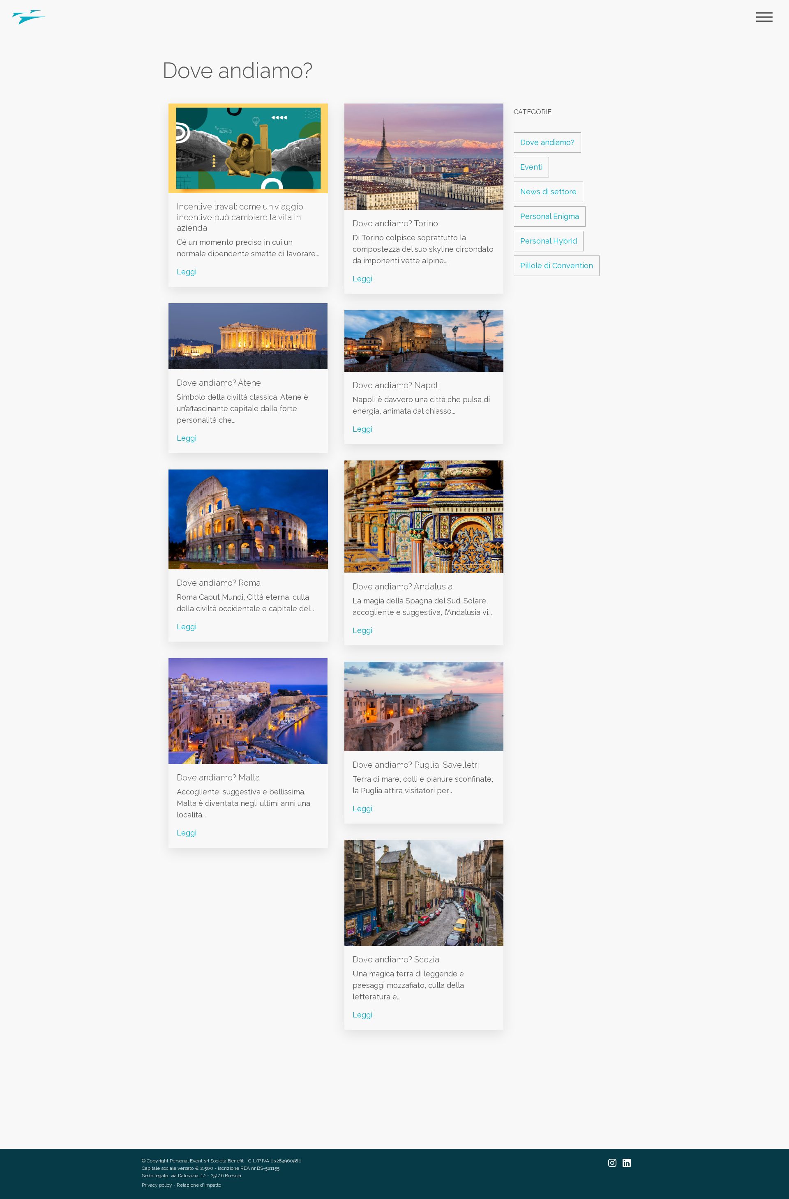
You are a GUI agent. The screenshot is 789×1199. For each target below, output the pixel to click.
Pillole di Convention (556, 265)
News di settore (548, 191)
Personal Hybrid (548, 241)
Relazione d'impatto (199, 1185)
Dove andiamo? (547, 142)
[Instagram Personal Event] (615, 1164)
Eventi (531, 167)
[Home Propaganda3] (28, 16)
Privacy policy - (159, 1185)
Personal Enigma (549, 216)
